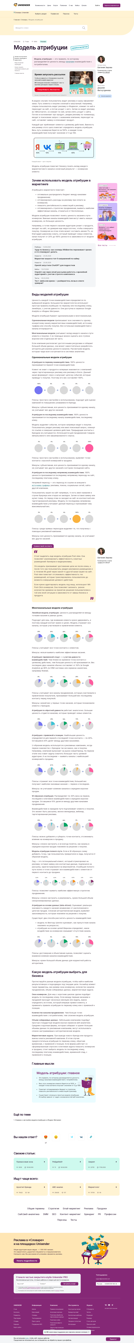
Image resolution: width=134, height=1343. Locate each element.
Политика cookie (55, 1320)
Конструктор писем (74, 1309)
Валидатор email (73, 1312)
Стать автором (91, 1321)
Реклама (43, 41)
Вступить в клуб (69, 1284)
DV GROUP (106, 72)
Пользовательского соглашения (34, 1287)
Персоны (62, 1220)
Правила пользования (56, 1309)
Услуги (55, 5)
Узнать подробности (26, 1261)
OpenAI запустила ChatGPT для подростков (55, 265)
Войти (97, 5)
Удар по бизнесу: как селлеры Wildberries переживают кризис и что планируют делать (63, 251)
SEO (54, 1214)
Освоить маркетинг (105, 96)
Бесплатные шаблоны (75, 1315)
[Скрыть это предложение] (89, 1332)
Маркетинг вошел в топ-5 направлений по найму (57, 259)
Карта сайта (17, 1327)
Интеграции (72, 1324)
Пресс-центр (36, 1321)
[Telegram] (112, 1305)
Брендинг (89, 1214)
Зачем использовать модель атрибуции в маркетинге (21, 58)
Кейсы (77, 5)
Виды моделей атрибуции (19, 63)
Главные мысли (19, 73)
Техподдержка (36, 1318)
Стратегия (53, 1208)
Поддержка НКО (37, 1324)
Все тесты (102, 245)
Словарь (34, 1315)
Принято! (113, 1339)
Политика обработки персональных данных (57, 1316)
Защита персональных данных (57, 1328)
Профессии (110, 1214)
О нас (15, 1309)
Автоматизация (73, 1318)
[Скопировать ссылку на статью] (91, 1137)
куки (26, 1338)
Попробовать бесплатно (48, 90)
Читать (89, 1312)
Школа (84, 5)
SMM (45, 1214)
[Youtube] (109, 1305)
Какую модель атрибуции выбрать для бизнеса (22, 68)
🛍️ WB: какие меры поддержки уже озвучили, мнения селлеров (65, 1332)
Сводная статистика (74, 1321)
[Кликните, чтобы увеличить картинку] (64, 147)
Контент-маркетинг (70, 1214)
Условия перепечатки (93, 1327)
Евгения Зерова (105, 558)
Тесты (73, 1220)
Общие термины (35, 1208)
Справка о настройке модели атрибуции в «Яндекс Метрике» (38, 1120)
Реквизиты (17, 1315)
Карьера (16, 1324)
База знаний (35, 1312)
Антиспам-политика (56, 1312)
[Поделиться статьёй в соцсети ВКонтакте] (81, 1137)
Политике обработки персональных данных (31, 1288)
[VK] (106, 1305)
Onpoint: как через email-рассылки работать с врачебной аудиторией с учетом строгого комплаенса (61, 273)
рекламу (57, 1290)
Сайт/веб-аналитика (28, 1214)
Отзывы (16, 1321)
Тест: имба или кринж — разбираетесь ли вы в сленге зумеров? (59, 282)
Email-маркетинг (71, 1208)
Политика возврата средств (56, 1323)
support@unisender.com (103, 1279)
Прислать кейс (91, 1324)
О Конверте (90, 1309)
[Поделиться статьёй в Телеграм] (71, 1137)
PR (99, 1214)
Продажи (102, 1208)
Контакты (16, 1312)
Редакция (90, 1315)
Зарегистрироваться (111, 5)
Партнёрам (17, 1318)
